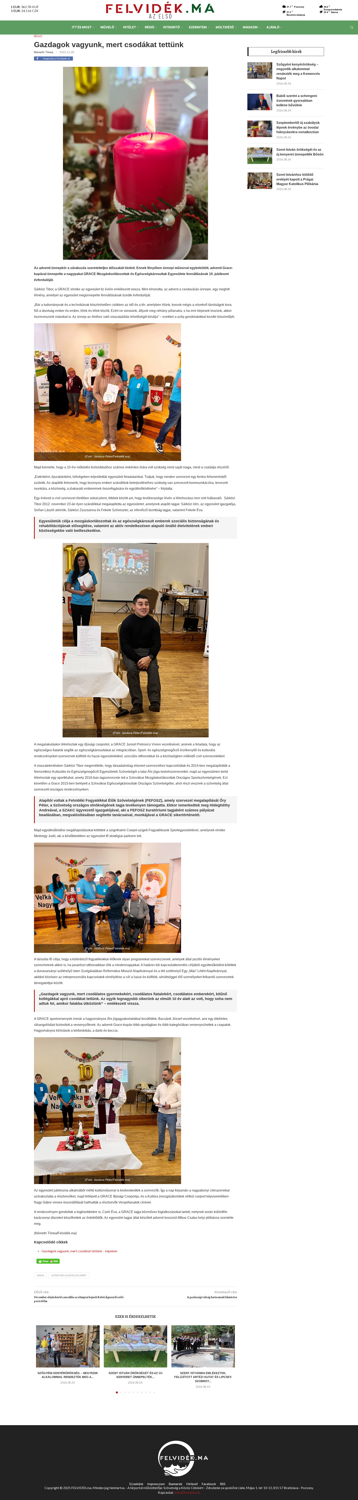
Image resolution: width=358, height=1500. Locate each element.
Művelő (107, 27)
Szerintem (198, 27)
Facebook (209, 1484)
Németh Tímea (43, 52)
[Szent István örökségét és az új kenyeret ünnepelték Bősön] (135, 1346)
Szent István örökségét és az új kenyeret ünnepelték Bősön (300, 152)
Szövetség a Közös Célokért (69, 1275)
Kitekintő (171, 27)
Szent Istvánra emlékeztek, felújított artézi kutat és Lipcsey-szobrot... (203, 1377)
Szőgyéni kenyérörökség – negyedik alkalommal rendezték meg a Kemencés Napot (298, 71)
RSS (222, 1484)
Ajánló (272, 27)
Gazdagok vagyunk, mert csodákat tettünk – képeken (79, 1251)
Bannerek (175, 1484)
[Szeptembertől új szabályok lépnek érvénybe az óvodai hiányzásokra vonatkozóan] (259, 129)
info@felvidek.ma (187, 1492)
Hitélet (129, 27)
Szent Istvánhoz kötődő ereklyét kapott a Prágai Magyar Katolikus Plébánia (297, 179)
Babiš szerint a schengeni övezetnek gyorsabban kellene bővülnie (296, 100)
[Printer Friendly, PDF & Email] (48, 1261)
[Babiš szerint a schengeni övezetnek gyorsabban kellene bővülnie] (259, 102)
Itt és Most (82, 27)
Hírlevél (192, 1484)
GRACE (40, 1275)
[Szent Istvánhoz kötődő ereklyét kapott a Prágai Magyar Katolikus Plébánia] (259, 180)
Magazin (250, 27)
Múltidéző (225, 27)
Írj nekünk (136, 1484)
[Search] (352, 27)
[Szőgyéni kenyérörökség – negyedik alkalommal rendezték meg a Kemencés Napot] (68, 1346)
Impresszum (156, 1484)
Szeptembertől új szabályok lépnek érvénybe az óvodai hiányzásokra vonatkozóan (298, 127)
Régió (149, 27)
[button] (41, 1361)
